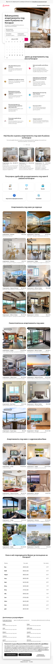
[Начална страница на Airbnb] (6, 5)
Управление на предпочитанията (40, 655)
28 (17, 55)
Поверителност (24, 661)
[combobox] (16, 31)
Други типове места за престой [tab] (21, 620)
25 (9, 55)
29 (19, 55)
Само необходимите (25, 654)
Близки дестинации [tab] (7, 620)
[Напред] (29, 145)
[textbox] (10, 35)
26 (12, 55)
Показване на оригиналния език (39, 1)
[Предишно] (24, 145)
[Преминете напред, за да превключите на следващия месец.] (22, 39)
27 (14, 55)
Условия (31, 661)
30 (22, 55)
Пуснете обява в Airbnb (43, 5)
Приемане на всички (11, 654)
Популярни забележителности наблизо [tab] (40, 620)
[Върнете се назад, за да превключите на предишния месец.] (7, 39)
